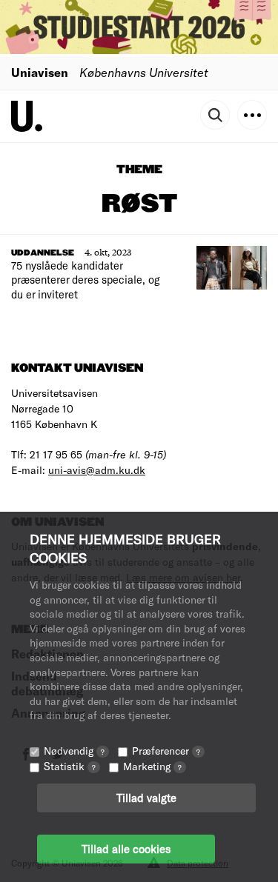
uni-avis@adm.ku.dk (96, 470)
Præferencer (166, 750)
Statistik (70, 766)
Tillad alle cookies (126, 848)
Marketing (152, 766)
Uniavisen (39, 72)
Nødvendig (74, 750)
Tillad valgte (146, 797)
